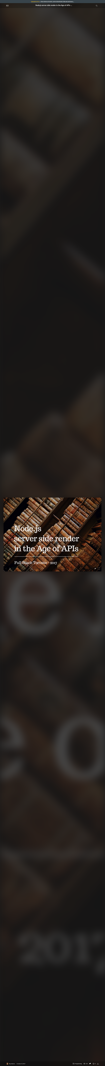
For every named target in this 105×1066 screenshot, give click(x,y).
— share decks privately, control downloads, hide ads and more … (52, 1)
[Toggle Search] (96, 5)
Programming (78, 1063)
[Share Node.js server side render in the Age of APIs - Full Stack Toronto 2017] (90, 1063)
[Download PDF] (98, 1063)
